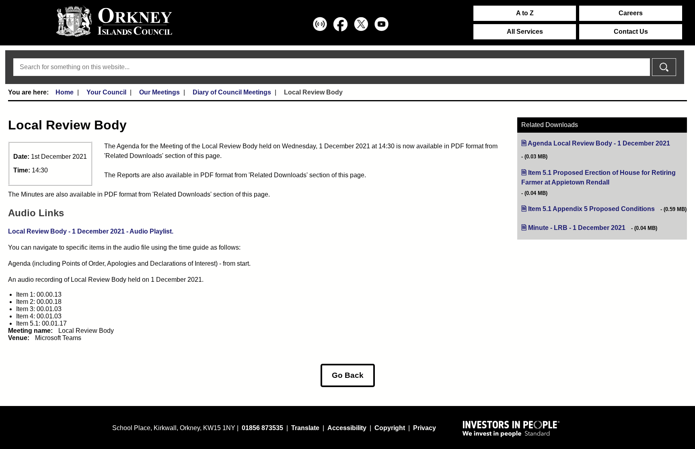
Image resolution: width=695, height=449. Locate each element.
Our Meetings (159, 92)
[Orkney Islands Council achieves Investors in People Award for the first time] (511, 428)
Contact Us (631, 31)
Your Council (106, 92)
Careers (631, 13)
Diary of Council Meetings (232, 92)
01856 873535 (262, 427)
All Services (525, 31)
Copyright (389, 427)
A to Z (525, 13)
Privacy (424, 427)
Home (65, 92)
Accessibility (346, 427)
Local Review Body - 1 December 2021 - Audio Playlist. (90, 231)
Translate (305, 427)
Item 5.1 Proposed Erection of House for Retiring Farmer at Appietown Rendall (598, 177)
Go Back (348, 375)
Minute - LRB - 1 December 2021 (576, 227)
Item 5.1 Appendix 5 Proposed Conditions (591, 208)
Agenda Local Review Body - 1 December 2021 (599, 143)
